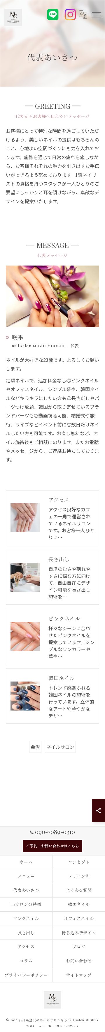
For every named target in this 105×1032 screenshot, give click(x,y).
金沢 (35, 746)
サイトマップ (79, 975)
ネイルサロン (60, 746)
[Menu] (96, 14)
